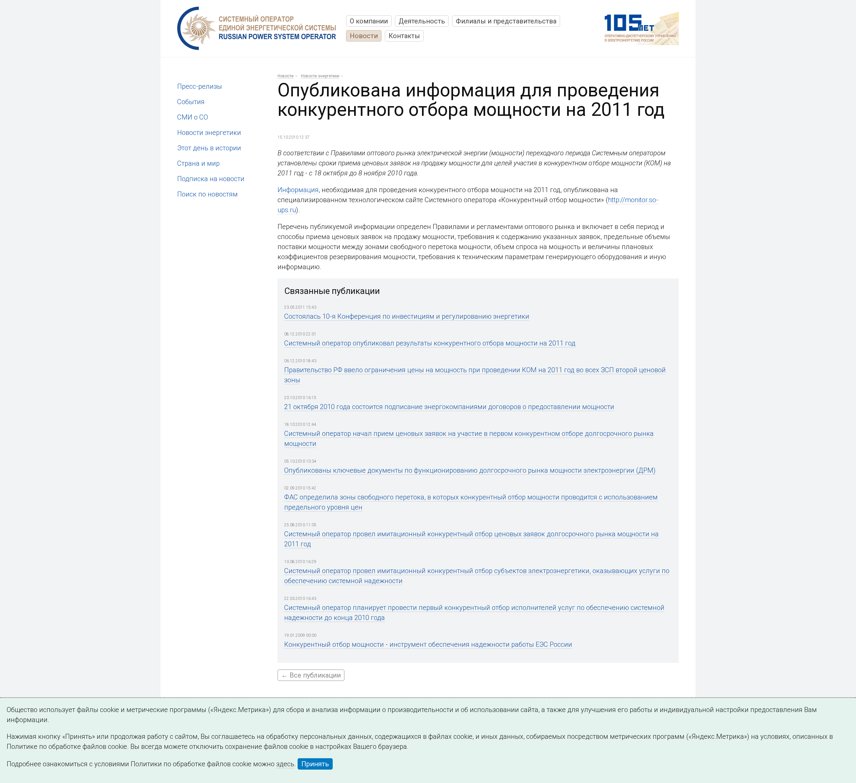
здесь (285, 764)
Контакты (404, 36)
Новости (364, 36)
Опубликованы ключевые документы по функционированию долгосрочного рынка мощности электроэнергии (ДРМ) (470, 470)
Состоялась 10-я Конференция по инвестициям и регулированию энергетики (406, 316)
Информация (298, 190)
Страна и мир (198, 163)
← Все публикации (311, 675)
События (191, 102)
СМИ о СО (192, 117)
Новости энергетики (209, 133)
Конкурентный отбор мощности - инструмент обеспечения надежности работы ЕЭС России (428, 644)
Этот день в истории (209, 148)
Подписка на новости (210, 179)
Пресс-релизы (199, 86)
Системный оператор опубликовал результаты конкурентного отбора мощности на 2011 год (429, 343)
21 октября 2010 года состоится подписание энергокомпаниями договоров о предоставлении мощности (449, 407)
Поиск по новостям (207, 194)
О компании (369, 21)
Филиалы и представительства (506, 21)
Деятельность (422, 21)
